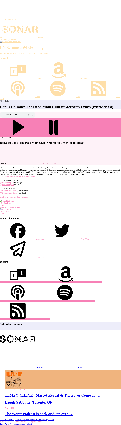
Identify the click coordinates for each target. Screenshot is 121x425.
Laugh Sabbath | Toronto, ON (29, 402)
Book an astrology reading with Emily (14, 197)
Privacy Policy (48, 420)
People (9, 19)
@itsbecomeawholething (9, 191)
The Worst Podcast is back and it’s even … (39, 414)
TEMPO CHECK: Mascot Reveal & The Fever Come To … (52, 395)
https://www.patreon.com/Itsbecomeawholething (18, 176)
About (14, 19)
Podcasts (3, 19)
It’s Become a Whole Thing (21, 47)
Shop (7, 40)
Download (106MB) (50, 164)
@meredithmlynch (7, 183)
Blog (13, 420)
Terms (2, 424)
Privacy (7, 424)
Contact (13, 424)
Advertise (12, 40)
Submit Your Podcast (28, 420)
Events (2, 40)
